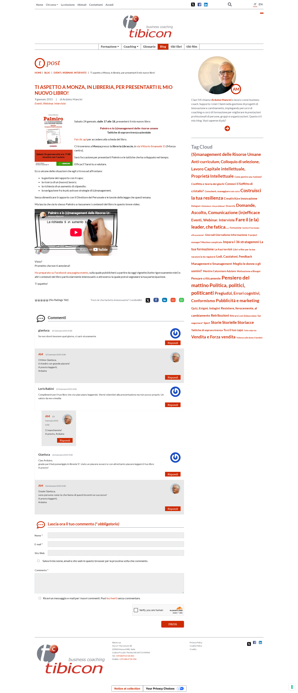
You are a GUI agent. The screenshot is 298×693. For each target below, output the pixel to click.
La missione (68, 4)
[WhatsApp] (181, 300)
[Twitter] (148, 300)
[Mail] (173, 300)
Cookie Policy (196, 645)
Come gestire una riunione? (248, 176)
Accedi (109, 4)
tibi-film (191, 46)
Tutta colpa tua (250, 330)
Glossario (149, 46)
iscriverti (112, 598)
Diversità (230, 206)
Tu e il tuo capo (233, 330)
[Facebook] (155, 300)
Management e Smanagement (211, 264)
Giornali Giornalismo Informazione (226, 234)
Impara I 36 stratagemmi (241, 242)
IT (255, 4)
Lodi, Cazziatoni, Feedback (234, 256)
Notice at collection (127, 688)
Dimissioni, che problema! (213, 206)
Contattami (96, 4)
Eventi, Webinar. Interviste (70, 72)
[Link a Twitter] (193, 4)
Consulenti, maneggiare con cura (222, 191)
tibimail (81, 4)
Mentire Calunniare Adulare (219, 271)
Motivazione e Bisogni (248, 271)
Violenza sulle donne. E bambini (249, 337)
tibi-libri (176, 46)
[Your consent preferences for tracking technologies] (292, 687)
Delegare (196, 206)
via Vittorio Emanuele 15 (151, 146)
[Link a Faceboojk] (199, 4)
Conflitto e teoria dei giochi (207, 183)
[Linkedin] (164, 300)
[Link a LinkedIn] (206, 4)
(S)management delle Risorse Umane (226, 154)
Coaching (130, 46)
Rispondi (173, 342)
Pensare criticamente (206, 278)
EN (261, 4)
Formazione (109, 46)
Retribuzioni (220, 315)
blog (47, 72)
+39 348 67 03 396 (127, 659)
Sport (207, 322)
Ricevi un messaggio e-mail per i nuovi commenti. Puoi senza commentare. (91, 598)
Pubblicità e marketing (237, 300)
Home (39, 4)
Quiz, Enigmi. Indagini (205, 308)
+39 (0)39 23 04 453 (125, 655)
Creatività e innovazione (240, 198)
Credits (193, 649)
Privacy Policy (196, 642)
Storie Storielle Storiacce (232, 322)
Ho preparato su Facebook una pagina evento (61, 272)
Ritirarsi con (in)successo (243, 315)
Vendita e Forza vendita (213, 336)
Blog (163, 46)
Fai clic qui (80, 139)
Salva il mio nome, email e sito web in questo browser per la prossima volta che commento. (95, 560)
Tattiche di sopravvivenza (207, 330)
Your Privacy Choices (160, 688)
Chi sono (51, 4)
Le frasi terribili (223, 249)
